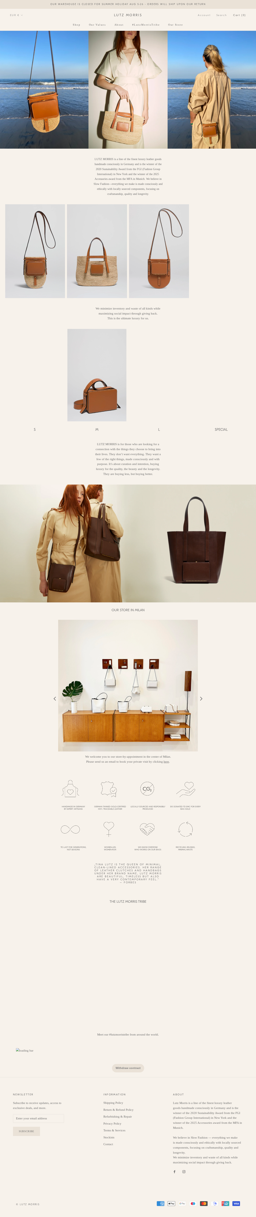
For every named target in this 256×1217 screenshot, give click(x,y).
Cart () (239, 15)
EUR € (14, 15)
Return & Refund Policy (118, 1109)
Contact (108, 1144)
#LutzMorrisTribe (146, 24)
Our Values (97, 24)
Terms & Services (114, 1130)
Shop (76, 24)
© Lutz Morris (28, 1204)
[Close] (246, 1154)
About (119, 24)
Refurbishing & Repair (117, 1116)
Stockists (108, 1137)
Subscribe (212, 1201)
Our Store (175, 24)
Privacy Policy (112, 1123)
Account (204, 15)
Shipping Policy (113, 1102)
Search (221, 15)
